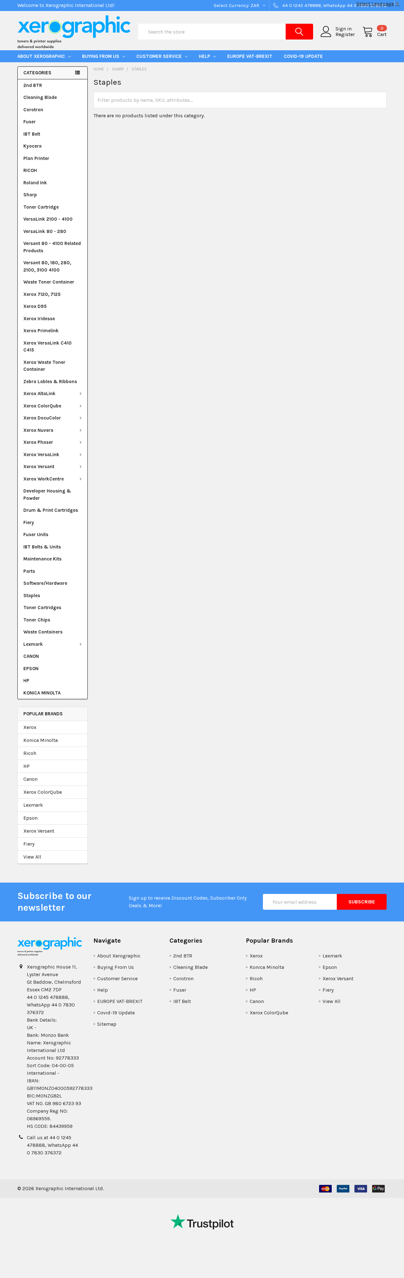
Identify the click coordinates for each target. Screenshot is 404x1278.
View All (32, 857)
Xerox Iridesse (39, 318)
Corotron (33, 110)
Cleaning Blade (40, 97)
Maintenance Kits (42, 559)
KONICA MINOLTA (42, 693)
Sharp (30, 195)
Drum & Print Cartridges (50, 510)
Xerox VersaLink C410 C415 (47, 346)
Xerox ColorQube (42, 406)
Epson (30, 818)
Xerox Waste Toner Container (44, 365)
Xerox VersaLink (41, 454)
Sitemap (106, 1024)
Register (345, 34)
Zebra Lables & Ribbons (50, 381)
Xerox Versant (38, 466)
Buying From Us (101, 56)
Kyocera (32, 146)
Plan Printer (36, 158)
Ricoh (29, 753)
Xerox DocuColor (42, 418)
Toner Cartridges (42, 607)
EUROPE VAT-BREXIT (249, 56)
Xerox (29, 727)
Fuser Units (35, 534)
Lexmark (33, 644)
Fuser (29, 122)
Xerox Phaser (38, 442)
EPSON (31, 668)
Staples (31, 595)
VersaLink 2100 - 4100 (48, 219)
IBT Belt (31, 134)
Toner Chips (36, 620)
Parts (29, 571)
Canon (30, 779)
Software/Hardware (45, 583)
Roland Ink (35, 183)
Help (205, 56)
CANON (31, 656)
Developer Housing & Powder (47, 494)
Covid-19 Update (303, 56)
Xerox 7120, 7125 (42, 294)
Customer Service (159, 56)
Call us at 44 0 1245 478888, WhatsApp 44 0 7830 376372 (52, 1145)
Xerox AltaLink (39, 393)
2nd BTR (32, 85)
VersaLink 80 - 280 (44, 231)
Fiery (28, 522)
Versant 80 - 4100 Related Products (52, 247)
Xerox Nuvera (38, 430)
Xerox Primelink (41, 330)
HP (26, 680)
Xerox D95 (35, 306)
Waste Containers (42, 632)
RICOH (30, 170)
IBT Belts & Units (42, 547)
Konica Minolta (40, 740)
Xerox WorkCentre (43, 479)
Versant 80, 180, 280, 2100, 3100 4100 (47, 266)
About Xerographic (41, 56)
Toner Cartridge (41, 207)
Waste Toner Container (48, 282)
